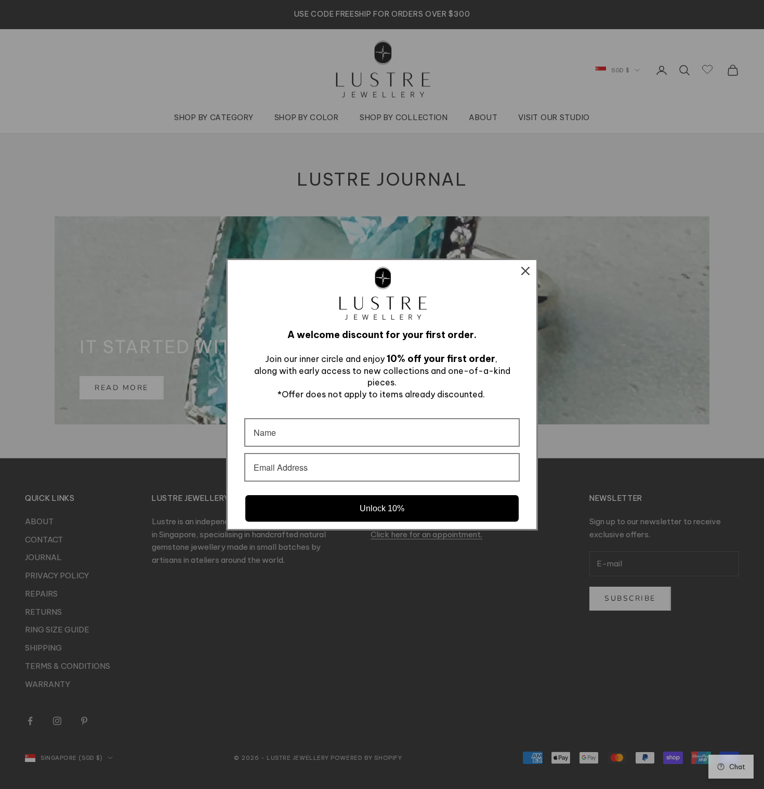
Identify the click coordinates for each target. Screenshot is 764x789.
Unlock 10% (382, 508)
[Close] (525, 270)
